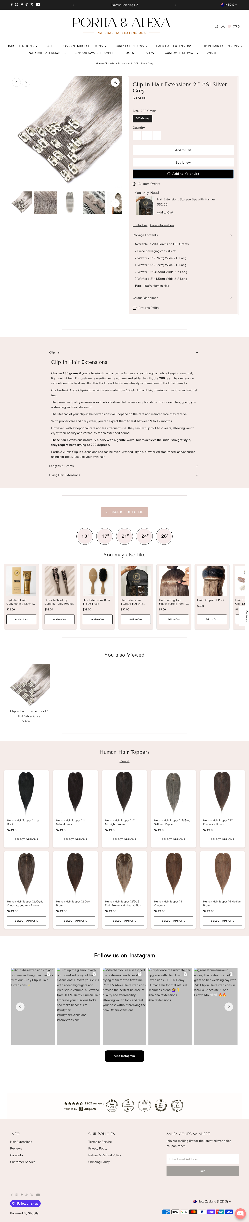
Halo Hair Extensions (174, 46)
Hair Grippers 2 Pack (210, 600)
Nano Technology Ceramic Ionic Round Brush (59, 604)
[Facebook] (12, 5)
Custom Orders (149, 184)
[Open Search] (216, 26)
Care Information (162, 225)
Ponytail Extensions (45, 53)
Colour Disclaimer (145, 298)
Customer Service (180, 53)
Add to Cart (183, 150)
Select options (26, 839)
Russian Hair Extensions (82, 46)
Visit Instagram (124, 1056)
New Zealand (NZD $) (213, 1201)
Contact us (140, 225)
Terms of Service (100, 1142)
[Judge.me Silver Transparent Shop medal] (128, 1105)
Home (99, 63)
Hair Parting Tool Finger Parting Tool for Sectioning (173, 604)
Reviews (149, 53)
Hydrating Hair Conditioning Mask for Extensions (21, 604)
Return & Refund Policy (104, 1155)
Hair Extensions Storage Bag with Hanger (132, 604)
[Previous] (73, 5)
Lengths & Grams (61, 466)
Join (202, 1171)
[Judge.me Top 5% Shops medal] (161, 1105)
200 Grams (142, 118)
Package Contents (145, 235)
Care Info (16, 1155)
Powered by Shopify (24, 1213)
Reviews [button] (247, 616)
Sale (49, 46)
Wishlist (214, 53)
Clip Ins (54, 352)
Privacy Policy (97, 1148)
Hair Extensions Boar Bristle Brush (96, 602)
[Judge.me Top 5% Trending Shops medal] (177, 1105)
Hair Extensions (20, 46)
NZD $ (229, 5)
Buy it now (183, 162)
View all (125, 761)
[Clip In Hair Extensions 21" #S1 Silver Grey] (28, 686)
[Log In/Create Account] (223, 26)
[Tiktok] (27, 5)
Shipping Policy (99, 1162)
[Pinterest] (22, 5)
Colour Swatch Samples (95, 53)
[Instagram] (16, 5)
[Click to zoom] (115, 82)
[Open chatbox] (240, 1213)
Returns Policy (149, 308)
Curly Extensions (130, 46)
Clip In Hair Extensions (220, 46)
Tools (129, 53)
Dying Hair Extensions (64, 475)
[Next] (176, 5)
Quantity (139, 128)
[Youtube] (38, 5)
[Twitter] (31, 5)
